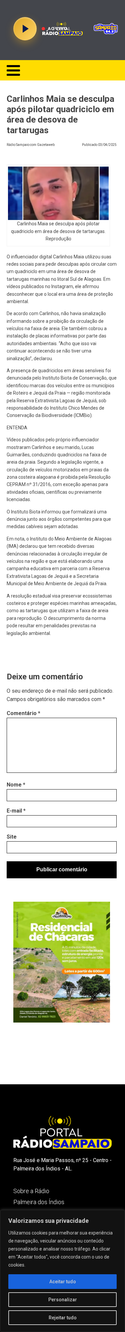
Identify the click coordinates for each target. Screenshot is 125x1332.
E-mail (16, 811)
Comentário (23, 713)
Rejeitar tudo (63, 1317)
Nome (16, 785)
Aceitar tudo (62, 1281)
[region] (62, 1271)
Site (12, 837)
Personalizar (62, 1299)
